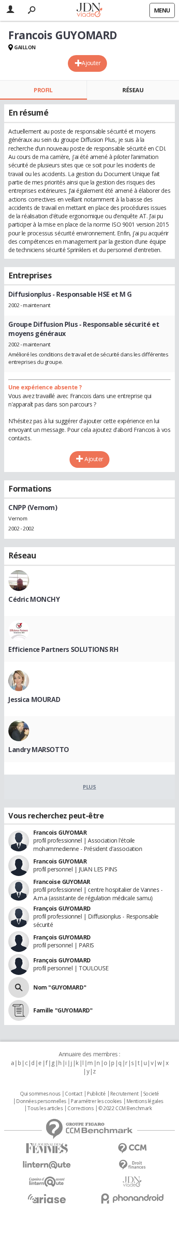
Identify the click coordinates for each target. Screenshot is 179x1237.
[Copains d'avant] (47, 1181)
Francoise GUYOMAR (61, 882)
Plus (89, 786)
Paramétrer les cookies (96, 1101)
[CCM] (132, 1148)
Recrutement (124, 1094)
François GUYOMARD (62, 908)
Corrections (80, 1108)
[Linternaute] (47, 1165)
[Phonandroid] (132, 1198)
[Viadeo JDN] (132, 1181)
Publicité (96, 1094)
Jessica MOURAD (34, 699)
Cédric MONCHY (34, 599)
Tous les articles (44, 1108)
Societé (151, 1094)
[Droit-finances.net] (132, 1165)
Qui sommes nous (40, 1094)
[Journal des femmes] (47, 1148)
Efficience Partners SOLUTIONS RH (63, 649)
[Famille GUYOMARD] (18, 1010)
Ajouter (91, 63)
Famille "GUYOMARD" (62, 1010)
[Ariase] (47, 1198)
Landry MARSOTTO (38, 749)
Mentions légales (145, 1101)
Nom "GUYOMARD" (59, 987)
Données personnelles (41, 1101)
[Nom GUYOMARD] (18, 987)
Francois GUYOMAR (60, 832)
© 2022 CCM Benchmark (125, 1108)
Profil (43, 90)
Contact (73, 1094)
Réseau (132, 90)
